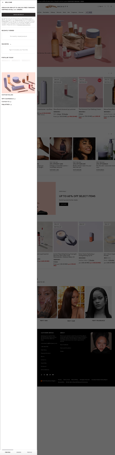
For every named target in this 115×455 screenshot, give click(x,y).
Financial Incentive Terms (23, 25)
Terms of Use (18, 20)
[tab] (7, 452)
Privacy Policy (5, 21)
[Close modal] (3, 3)
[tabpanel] (18, 66)
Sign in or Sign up (18, 14)
